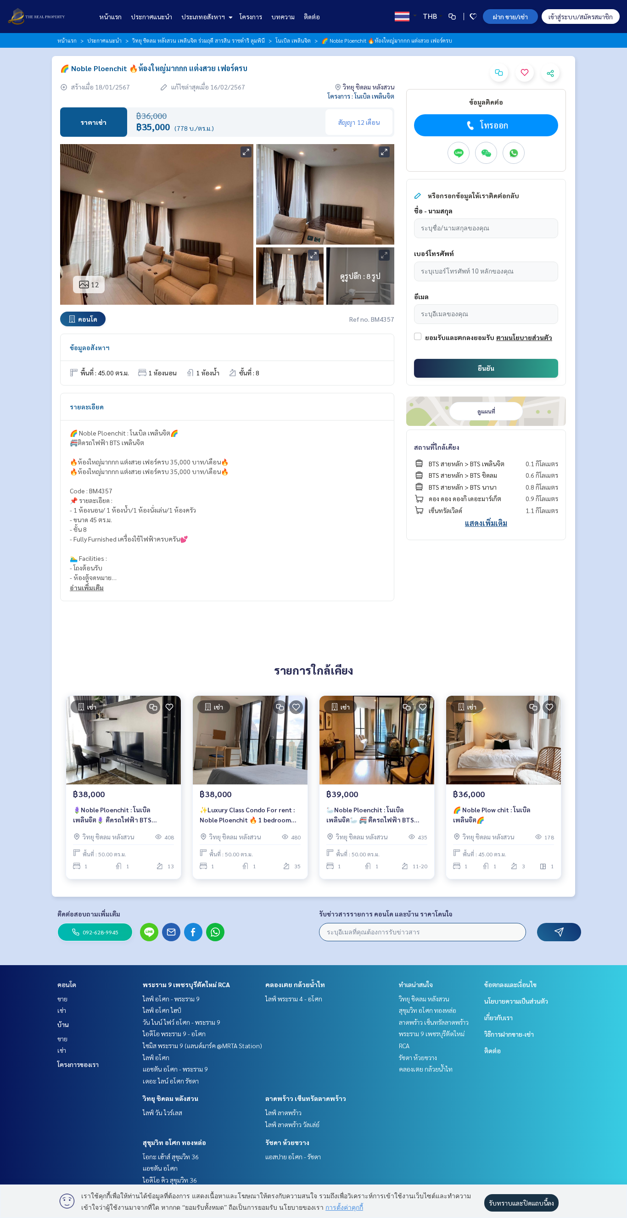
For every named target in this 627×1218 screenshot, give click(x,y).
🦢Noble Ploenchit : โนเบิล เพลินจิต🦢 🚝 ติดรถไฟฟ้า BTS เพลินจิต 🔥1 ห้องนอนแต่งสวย (370, 815)
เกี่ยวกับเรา (498, 1017)
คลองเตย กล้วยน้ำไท (295, 984)
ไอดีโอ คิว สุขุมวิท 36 (170, 1180)
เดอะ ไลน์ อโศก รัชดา (171, 1081)
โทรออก (494, 125)
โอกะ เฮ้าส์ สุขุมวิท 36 (171, 1156)
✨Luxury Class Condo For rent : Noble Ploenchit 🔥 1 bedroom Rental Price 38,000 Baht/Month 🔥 (248, 815)
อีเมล (421, 296)
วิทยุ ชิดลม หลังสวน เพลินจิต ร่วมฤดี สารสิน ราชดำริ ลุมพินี (198, 40)
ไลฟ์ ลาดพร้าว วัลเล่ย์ (292, 1124)
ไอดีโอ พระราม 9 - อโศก (174, 1033)
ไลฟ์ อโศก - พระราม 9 (171, 999)
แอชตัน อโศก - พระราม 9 (175, 1069)
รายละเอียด (87, 406)
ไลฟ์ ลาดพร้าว (283, 1112)
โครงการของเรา (78, 1064)
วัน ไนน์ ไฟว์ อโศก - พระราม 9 (181, 1022)
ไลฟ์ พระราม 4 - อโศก (293, 999)
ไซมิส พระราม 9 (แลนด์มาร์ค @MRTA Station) (202, 1045)
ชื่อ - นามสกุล (433, 211)
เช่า (61, 1010)
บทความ (283, 16)
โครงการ (251, 16)
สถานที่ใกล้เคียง (436, 447)
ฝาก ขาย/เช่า (510, 16)
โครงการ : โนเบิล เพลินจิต (361, 96)
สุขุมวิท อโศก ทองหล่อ (174, 1142)
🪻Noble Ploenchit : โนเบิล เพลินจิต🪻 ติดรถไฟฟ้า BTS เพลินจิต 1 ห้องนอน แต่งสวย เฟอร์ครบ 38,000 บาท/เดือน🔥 (120, 815)
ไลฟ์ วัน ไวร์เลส (162, 1112)
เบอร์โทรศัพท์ (434, 253)
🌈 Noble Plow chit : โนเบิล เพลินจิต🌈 (492, 814)
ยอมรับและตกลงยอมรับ (459, 337)
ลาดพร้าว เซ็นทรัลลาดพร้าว (305, 1098)
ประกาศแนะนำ (151, 16)
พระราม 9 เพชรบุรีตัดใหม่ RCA (186, 984)
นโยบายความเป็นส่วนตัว (516, 1001)
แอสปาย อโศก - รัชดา (293, 1156)
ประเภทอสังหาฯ (203, 16)
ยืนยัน (486, 368)
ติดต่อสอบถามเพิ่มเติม (88, 914)
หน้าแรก (110, 16)
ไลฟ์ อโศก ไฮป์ (162, 1010)
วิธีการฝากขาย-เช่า (509, 1034)
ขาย (62, 999)
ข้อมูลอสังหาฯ (90, 347)
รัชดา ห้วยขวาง (287, 1142)
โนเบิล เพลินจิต (293, 40)
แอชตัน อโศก (160, 1168)
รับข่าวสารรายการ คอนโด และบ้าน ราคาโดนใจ (386, 914)
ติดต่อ (312, 16)
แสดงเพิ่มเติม (486, 523)
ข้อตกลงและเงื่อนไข (510, 984)
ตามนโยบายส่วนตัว (524, 337)
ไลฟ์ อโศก (156, 1057)
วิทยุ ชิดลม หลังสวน (170, 1098)
